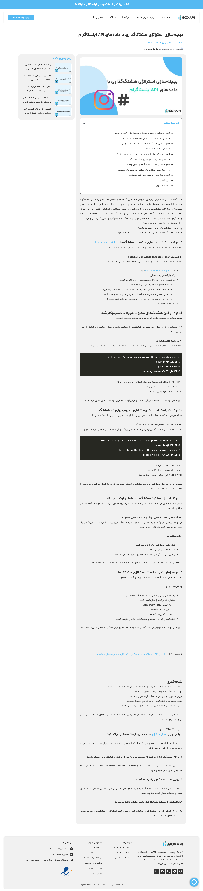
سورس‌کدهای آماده (93, 853)
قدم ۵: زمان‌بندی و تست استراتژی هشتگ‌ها (149, 175)
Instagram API (105, 242)
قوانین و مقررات (94, 868)
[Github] (162, 871)
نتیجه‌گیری (165, 180)
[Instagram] (180, 871)
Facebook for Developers (158, 271)
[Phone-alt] (168, 871)
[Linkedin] (156, 871)
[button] (84, 123)
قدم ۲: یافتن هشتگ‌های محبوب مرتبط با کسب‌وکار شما (144, 143)
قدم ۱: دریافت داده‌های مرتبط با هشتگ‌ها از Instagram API (142, 133)
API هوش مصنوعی (123, 858)
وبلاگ (113, 17)
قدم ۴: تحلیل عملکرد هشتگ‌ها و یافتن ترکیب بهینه (145, 164)
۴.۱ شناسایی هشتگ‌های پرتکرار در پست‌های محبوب (143, 170)
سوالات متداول (163, 185)
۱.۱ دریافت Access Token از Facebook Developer (145, 138)
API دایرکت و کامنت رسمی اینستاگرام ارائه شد (101, 4)
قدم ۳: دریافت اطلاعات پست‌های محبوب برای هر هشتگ (143, 154)
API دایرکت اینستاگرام (122, 848)
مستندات (165, 17)
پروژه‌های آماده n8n (93, 858)
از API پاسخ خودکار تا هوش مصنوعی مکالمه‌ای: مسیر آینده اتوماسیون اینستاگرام (37, 69)
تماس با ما (98, 17)
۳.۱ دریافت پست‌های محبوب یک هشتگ (149, 159)
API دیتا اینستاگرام (124, 853)
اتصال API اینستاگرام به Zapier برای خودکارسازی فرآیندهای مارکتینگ (130, 654)
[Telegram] (174, 871)
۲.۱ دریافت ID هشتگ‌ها (157, 149)
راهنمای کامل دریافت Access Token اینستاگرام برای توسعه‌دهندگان (38, 80)
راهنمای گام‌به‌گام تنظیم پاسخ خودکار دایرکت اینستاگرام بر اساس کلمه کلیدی (37, 113)
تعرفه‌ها (126, 17)
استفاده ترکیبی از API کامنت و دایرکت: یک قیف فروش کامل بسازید (37, 102)
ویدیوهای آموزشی (93, 863)
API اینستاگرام (159, 734)
